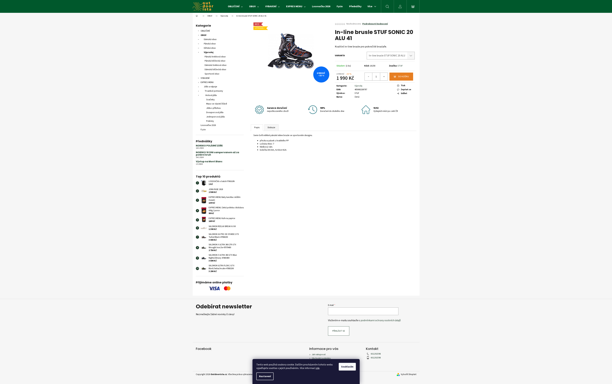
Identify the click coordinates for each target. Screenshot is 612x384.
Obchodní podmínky (321, 358)
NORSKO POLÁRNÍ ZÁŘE (209, 146)
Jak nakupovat (319, 354)
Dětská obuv (210, 48)
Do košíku (403, 76)
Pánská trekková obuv (215, 56)
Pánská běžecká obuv (215, 60)
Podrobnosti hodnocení (375, 23)
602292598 (376, 353)
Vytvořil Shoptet (408, 374)
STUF (400, 65)
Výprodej (208, 52)
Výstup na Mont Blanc (209, 161)
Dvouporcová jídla (214, 112)
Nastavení (265, 376)
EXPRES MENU (207, 82)
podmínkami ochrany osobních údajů (381, 320)
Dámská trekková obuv (216, 65)
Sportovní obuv (212, 73)
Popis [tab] (257, 127)
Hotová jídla (211, 95)
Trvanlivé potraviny (214, 91)
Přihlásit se (338, 331)
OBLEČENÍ (205, 31)
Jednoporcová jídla (215, 116)
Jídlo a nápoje (210, 86)
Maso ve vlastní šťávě (216, 103)
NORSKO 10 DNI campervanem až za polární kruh (217, 153)
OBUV (203, 35)
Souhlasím (347, 366)
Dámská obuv (210, 39)
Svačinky (210, 99)
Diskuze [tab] (271, 127)
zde (318, 368)
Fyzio (203, 129)
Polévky (210, 121)
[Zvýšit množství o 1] (384, 76)
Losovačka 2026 (208, 125)
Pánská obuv (210, 43)
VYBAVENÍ (205, 78)
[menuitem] (235, 6)
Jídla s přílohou (213, 108)
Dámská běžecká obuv (215, 69)
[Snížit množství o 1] (368, 76)
